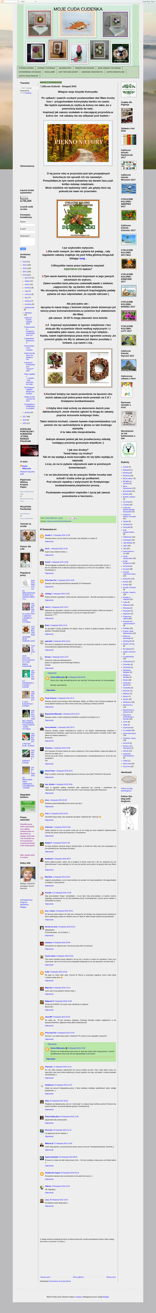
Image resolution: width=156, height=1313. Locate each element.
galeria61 (48, 641)
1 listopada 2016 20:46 (63, 784)
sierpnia (28, 301)
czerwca (28, 294)
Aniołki (125, 467)
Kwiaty (125, 585)
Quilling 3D (127, 641)
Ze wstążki (127, 730)
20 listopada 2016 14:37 (63, 1085)
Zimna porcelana (129, 733)
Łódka (125, 761)
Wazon (125, 696)
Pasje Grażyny (51, 698)
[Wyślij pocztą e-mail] (68, 518)
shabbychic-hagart (52, 1173)
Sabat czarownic (129, 652)
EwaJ (47, 625)
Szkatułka (127, 688)
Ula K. (47, 549)
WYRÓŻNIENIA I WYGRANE (30, 72)
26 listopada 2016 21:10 (62, 1130)
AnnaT (47, 562)
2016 (25, 275)
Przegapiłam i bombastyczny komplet (29, 406)
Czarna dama (50, 956)
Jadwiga (48, 594)
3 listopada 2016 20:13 (66, 927)
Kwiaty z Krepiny (129, 587)
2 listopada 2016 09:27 (62, 859)
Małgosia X (49, 1001)
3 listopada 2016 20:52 (64, 956)
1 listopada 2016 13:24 (65, 580)
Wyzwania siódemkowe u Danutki (128, 717)
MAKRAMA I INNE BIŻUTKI (92, 72)
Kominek (126, 566)
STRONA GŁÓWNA (26, 68)
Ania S (47, 607)
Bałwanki (126, 470)
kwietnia (28, 288)
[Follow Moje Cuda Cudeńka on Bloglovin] (129, 829)
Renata (48, 657)
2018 (25, 420)
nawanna (48, 942)
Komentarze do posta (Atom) (60, 1281)
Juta (124, 548)
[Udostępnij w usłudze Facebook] (74, 518)
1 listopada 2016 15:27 (60, 657)
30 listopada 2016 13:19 (59, 1200)
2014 (25, 268)
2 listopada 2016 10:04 (61, 877)
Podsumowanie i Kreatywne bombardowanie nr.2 (29, 331)
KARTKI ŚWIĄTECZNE (115, 72)
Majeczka (48, 988)
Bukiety (126, 494)
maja (27, 291)
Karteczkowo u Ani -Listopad (29, 348)
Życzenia (126, 766)
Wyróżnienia (128, 705)
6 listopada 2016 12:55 (65, 1033)
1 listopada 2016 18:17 (66, 727)
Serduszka (127, 661)
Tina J (47, 813)
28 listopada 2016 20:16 (70, 1173)
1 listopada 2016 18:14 (70, 714)
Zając (125, 725)
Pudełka (126, 628)
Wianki (125, 699)
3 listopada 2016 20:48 (61, 942)
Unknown (49, 827)
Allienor (48, 1186)
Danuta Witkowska (25, 513)
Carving (126, 502)
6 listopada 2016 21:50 (76, 1048)
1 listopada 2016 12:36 (59, 549)
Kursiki (125, 582)
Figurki (125, 521)
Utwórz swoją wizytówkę (26, 518)
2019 (25, 423)
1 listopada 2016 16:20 (76, 677)
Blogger (106, 1297)
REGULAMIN (50, 72)
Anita (47, 972)
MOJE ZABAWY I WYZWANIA (109, 68)
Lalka (125, 602)
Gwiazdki (126, 527)
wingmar (78, 1297)
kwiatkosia (49, 1085)
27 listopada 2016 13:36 (63, 1143)
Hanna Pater (50, 771)
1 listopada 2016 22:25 (58, 800)
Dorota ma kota (51, 927)
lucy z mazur (50, 911)
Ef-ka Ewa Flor (51, 580)
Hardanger (127, 540)
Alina (47, 1101)
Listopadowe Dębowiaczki (29, 340)
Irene (47, 800)
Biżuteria (126, 476)
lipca (27, 297)
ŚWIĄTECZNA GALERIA (84, 68)
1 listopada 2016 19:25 (61, 748)
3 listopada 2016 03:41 (64, 911)
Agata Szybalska (51, 1157)
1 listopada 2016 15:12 (58, 625)
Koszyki (126, 569)
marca (27, 284)
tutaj (82, 258)
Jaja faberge (127, 543)
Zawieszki (127, 727)
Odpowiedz (49, 541)
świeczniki (127, 764)
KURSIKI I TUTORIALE (46, 68)
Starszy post (111, 1277)
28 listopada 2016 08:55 (68, 1157)
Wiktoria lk (49, 1143)
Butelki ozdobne (129, 497)
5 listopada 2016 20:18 (61, 1017)
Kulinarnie (127, 579)
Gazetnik (126, 524)
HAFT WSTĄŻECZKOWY (68, 72)
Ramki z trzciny (129, 644)
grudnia (28, 412)
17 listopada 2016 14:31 (62, 1067)
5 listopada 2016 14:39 (63, 1001)
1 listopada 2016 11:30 (61, 535)
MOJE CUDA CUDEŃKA (78, 9)
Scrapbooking (128, 657)
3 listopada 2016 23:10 (58, 972)
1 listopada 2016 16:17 (65, 698)
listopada (28, 313)
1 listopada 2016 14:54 (59, 607)
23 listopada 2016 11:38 (69, 1116)
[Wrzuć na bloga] (70, 518)
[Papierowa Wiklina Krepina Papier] (21, 496)
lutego (27, 281)
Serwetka (126, 664)
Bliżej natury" (128, 478)
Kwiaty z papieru (129, 592)
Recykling (127, 649)
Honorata (49, 1130)
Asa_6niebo (50, 784)
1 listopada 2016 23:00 (62, 827)
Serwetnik (127, 667)
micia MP (48, 1017)
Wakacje (126, 693)
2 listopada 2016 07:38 (61, 843)
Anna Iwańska (51, 727)
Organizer (127, 614)
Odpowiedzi (52, 673)
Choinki (126, 505)
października (29, 307)
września (28, 304)
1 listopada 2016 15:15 (61, 641)
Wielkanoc (127, 702)
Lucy (47, 1200)
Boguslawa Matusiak (53, 714)
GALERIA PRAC (65, 68)
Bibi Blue (48, 877)
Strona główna (78, 1277)
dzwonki (126, 743)
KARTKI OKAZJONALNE (28, 76)
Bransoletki (127, 491)
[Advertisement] (78, 1259)
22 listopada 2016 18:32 (59, 1101)
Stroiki (125, 680)
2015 (25, 272)
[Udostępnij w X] (72, 518)
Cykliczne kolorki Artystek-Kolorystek (59, 521)
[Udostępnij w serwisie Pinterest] (76, 518)
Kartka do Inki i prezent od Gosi (29, 399)
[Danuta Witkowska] (21, 516)
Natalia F (48, 843)
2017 (25, 416)
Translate (27, 93)
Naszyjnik (127, 611)
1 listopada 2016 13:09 (59, 562)
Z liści (125, 722)
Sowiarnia (49, 859)
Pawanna (48, 748)
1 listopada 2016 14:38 (61, 594)
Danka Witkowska (58, 677)
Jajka (125, 546)
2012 (25, 262)
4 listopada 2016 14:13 (61, 988)
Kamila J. (48, 535)
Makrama (126, 605)
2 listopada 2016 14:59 (62, 893)
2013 (25, 265)
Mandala (126, 608)
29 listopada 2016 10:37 (61, 1186)
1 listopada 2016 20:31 (64, 771)
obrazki (126, 751)
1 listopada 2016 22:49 (59, 813)
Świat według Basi (52, 1116)
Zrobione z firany (129, 738)
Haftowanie (127, 537)
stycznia (28, 278)
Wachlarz (126, 691)
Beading (126, 473)
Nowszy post (45, 1277)
